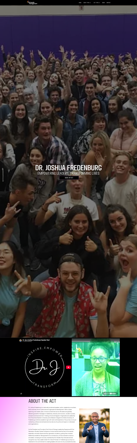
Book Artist (69, 178)
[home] (32, 2)
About (103, 2)
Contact (109, 2)
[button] (87, 3)
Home (80, 2)
